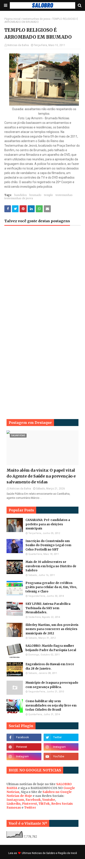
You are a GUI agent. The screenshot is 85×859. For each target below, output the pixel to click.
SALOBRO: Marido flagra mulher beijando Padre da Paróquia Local (51, 648)
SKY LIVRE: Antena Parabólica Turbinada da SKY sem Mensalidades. (48, 608)
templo (48, 195)
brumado (35, 195)
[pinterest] (24, 747)
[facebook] (24, 737)
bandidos (20, 195)
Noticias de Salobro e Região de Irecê (54, 853)
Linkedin (13, 804)
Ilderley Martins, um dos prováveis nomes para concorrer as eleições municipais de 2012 (52, 629)
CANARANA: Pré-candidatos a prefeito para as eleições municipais (48, 524)
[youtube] (61, 756)
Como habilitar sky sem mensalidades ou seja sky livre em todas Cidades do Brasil (51, 705)
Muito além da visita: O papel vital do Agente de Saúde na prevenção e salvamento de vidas (41, 476)
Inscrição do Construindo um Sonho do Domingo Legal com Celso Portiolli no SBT (48, 545)
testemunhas (64, 195)
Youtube (48, 800)
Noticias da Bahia (18, 45)
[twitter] (61, 737)
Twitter (30, 807)
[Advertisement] (42, 279)
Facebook (33, 800)
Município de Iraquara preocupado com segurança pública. (52, 685)
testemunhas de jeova (36, 18)
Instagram (15, 800)
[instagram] (61, 747)
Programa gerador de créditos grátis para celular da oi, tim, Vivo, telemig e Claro (51, 587)
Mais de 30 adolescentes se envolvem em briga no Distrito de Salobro (51, 566)
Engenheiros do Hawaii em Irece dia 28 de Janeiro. (50, 666)
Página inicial (12, 18)
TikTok (44, 804)
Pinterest (29, 804)
